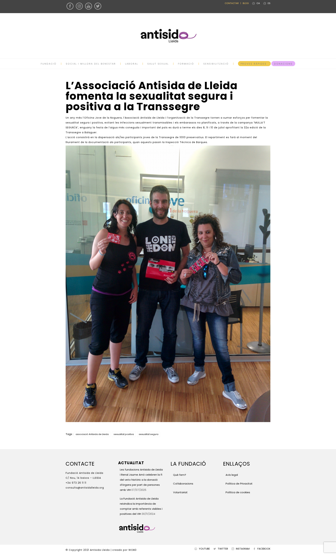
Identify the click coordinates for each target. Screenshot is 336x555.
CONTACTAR (232, 3)
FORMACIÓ (186, 63)
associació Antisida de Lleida (92, 434)
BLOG (246, 3)
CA (258, 3)
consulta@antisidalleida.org (85, 487)
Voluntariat (180, 492)
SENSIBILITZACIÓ (216, 63)
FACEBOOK (263, 548)
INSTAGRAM (243, 548)
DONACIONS (283, 63)
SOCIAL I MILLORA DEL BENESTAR (91, 63)
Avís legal (231, 475)
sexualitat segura (148, 434)
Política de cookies (238, 492)
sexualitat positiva (124, 434)
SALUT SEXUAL (158, 63)
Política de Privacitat (239, 483)
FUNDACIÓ (49, 63)
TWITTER (223, 548)
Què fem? (179, 475)
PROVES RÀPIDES (254, 63)
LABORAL (131, 63)
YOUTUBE (204, 548)
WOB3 (132, 550)
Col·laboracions (183, 483)
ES (269, 3)
